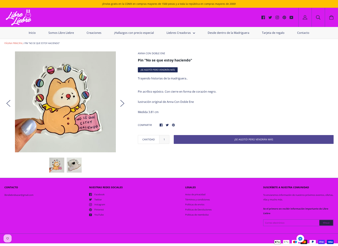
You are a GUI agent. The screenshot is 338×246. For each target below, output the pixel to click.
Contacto (303, 33)
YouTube (99, 214)
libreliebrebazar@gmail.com (18, 195)
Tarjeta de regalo (273, 33)
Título (326, 223)
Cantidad (148, 139)
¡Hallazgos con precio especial (134, 33)
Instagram (99, 204)
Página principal (13, 43)
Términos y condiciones (197, 199)
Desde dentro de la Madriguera (228, 33)
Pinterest (99, 209)
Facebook (99, 194)
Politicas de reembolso (197, 214)
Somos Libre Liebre (61, 33)
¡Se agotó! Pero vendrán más (253, 139)
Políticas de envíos (194, 204)
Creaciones (94, 33)
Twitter (98, 199)
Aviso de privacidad (195, 194)
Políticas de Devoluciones (198, 209)
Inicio (32, 33)
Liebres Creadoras (179, 33)
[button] (300, 239)
